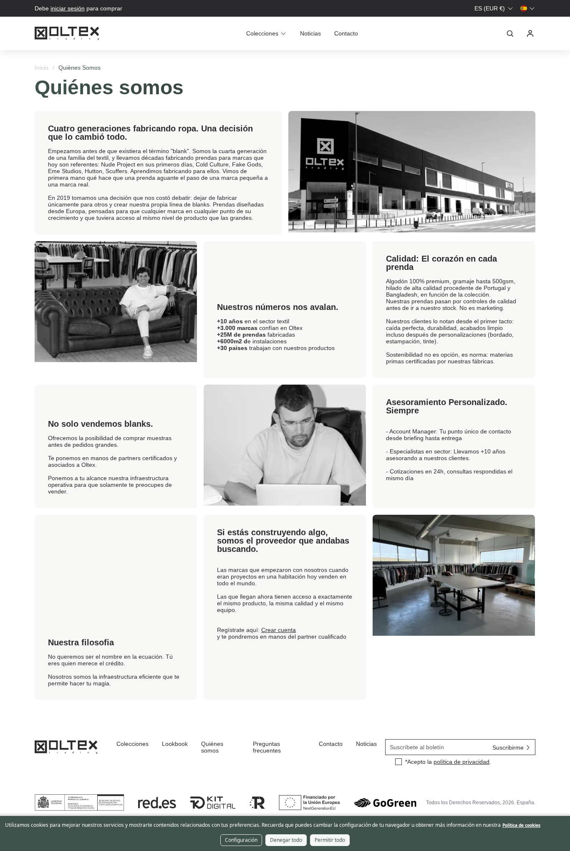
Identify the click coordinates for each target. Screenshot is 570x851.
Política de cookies (521, 825)
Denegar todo (286, 839)
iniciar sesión (67, 8)
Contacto (346, 33)
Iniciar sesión (530, 33)
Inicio (41, 67)
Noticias (310, 33)
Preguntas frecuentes (267, 747)
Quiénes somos (212, 747)
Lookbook (175, 743)
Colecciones (132, 743)
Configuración (241, 839)
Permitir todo (330, 839)
